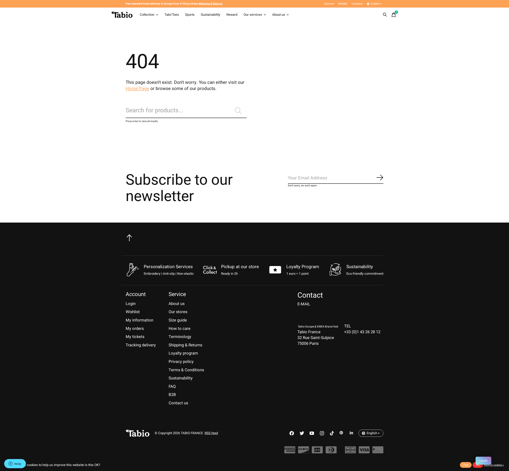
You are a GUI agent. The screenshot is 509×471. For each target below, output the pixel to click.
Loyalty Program (302, 267)
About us (278, 14)
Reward (231, 14)
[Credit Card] (377, 452)
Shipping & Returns (185, 345)
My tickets (135, 337)
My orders (135, 328)
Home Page (137, 88)
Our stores (178, 312)
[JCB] (317, 452)
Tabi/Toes (171, 14)
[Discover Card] (303, 452)
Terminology (180, 337)
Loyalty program (183, 353)
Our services (253, 14)
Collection (147, 14)
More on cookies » (494, 465)
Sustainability (210, 14)
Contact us (178, 403)
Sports (190, 14)
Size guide (178, 320)
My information (139, 320)
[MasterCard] (350, 452)
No (478, 465)
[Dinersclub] (331, 452)
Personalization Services (168, 267)
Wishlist (133, 312)
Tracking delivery (141, 345)
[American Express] (289, 452)
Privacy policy (181, 361)
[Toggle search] (385, 15)
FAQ (172, 386)
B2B (172, 395)
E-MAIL (303, 304)
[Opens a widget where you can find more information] (15, 464)
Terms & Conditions (186, 370)
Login (131, 304)
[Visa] (364, 452)
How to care (179, 328)
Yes (465, 465)
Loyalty (483, 460)
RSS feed (211, 433)
